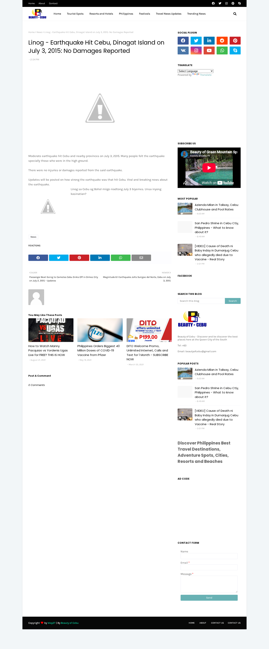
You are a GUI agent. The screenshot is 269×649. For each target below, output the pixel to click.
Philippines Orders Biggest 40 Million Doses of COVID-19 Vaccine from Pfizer (98, 350)
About (42, 3)
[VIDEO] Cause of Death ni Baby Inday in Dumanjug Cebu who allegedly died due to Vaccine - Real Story (216, 252)
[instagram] (226, 3)
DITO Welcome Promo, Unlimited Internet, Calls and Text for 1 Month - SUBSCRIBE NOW (147, 352)
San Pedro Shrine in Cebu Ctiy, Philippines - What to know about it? (217, 227)
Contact (53, 3)
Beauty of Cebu (70, 622)
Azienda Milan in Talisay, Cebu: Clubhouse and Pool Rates (217, 207)
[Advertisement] (209, 108)
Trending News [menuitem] (196, 13)
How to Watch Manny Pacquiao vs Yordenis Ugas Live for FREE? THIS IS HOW (48, 350)
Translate (205, 75)
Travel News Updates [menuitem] (168, 13)
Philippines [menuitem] (126, 13)
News (39, 32)
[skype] (239, 3)
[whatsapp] (222, 50)
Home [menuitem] (57, 13)
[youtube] (209, 50)
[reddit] (222, 41)
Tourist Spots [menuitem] (75, 13)
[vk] (183, 50)
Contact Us (217, 623)
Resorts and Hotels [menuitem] (101, 13)
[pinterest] (233, 3)
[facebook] (213, 3)
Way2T (52, 622)
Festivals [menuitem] (144, 13)
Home (31, 3)
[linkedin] (209, 41)
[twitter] (220, 3)
